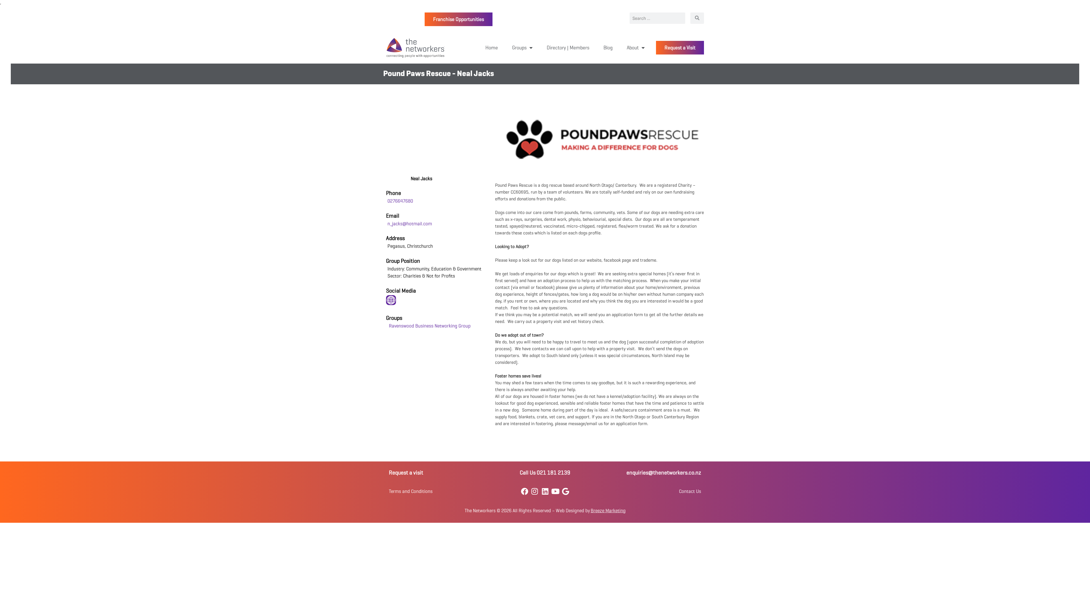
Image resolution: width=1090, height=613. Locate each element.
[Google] (565, 491)
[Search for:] (657, 18)
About (633, 48)
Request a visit (406, 472)
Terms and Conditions (411, 491)
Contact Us (690, 491)
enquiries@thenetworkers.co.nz (663, 472)
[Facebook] (524, 491)
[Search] (697, 18)
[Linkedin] (544, 491)
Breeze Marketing (608, 511)
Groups (519, 48)
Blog (608, 48)
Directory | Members (568, 48)
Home (491, 48)
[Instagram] (534, 491)
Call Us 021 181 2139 (545, 472)
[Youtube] (555, 491)
